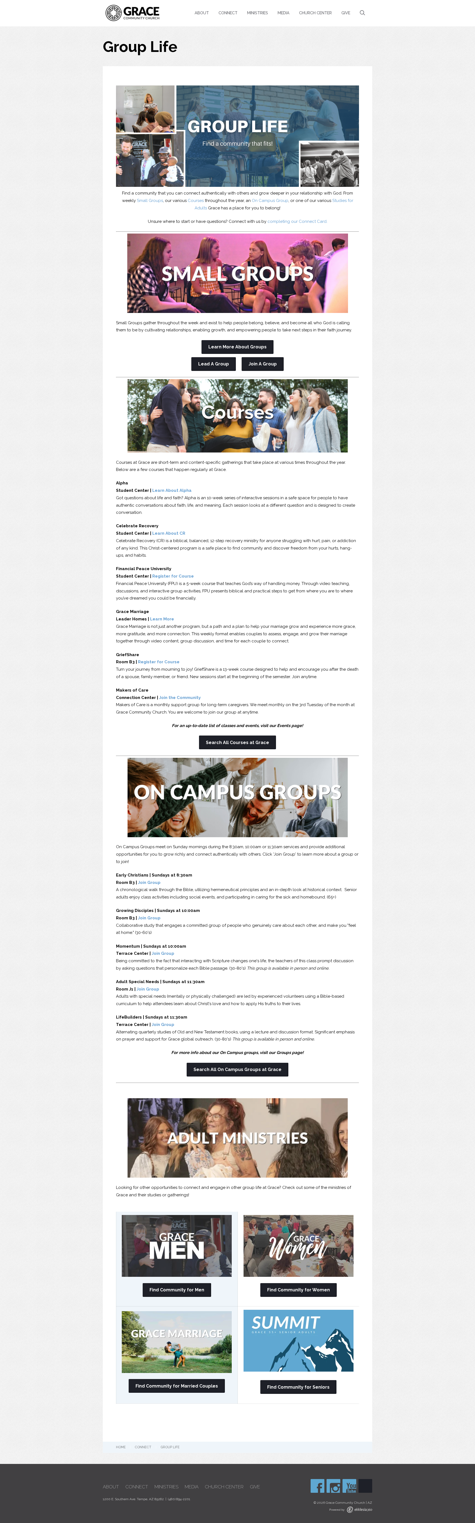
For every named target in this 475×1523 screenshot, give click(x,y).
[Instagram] (333, 1486)
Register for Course (173, 576)
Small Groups (150, 200)
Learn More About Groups (237, 346)
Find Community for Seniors (298, 1387)
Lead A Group (213, 364)
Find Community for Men (177, 1289)
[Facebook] (317, 1486)
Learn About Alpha (172, 490)
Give (345, 12)
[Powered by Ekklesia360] (359, 1510)
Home (121, 1447)
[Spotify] (365, 1486)
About (202, 12)
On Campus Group (270, 200)
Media (283, 12)
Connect (228, 12)
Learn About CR (168, 533)
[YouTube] (349, 1486)
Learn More (162, 619)
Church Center (315, 12)
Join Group (149, 882)
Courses (196, 200)
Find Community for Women (298, 1289)
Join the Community (180, 697)
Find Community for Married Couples (177, 1386)
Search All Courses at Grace (237, 742)
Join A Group (262, 364)
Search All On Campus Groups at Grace (237, 1069)
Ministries (257, 12)
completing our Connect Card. (296, 221)
